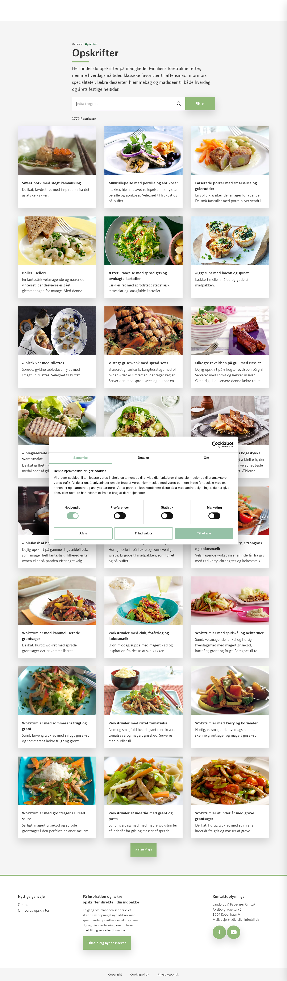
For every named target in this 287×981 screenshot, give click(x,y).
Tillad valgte (143, 533)
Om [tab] (206, 457)
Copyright (115, 974)
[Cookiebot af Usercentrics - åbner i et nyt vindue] (215, 444)
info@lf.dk (251, 920)
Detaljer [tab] (143, 457)
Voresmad (77, 44)
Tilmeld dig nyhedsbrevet (107, 943)
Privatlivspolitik (168, 974)
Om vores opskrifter (33, 910)
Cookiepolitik (139, 974)
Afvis (83, 533)
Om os (23, 904)
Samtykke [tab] (80, 457)
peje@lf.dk (228, 920)
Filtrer (200, 103)
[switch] (120, 516)
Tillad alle (204, 533)
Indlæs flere (143, 850)
